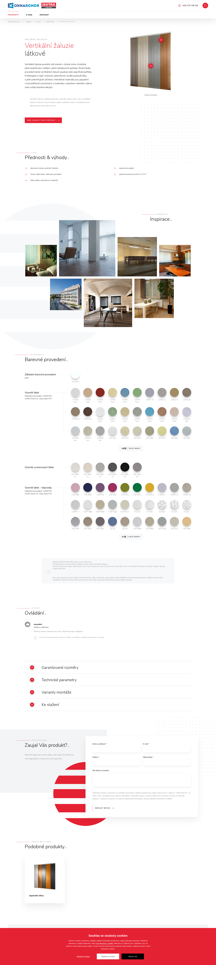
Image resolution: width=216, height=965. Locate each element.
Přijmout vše (132, 956)
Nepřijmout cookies (108, 956)
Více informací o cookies (104, 943)
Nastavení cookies (83, 956)
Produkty (13, 15)
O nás (29, 15)
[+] (161, 40)
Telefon (95, 757)
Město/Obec (148, 757)
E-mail (146, 744)
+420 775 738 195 (190, 5)
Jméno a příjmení (99, 744)
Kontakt (44, 15)
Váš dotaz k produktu (100, 770)
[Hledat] (205, 5)
